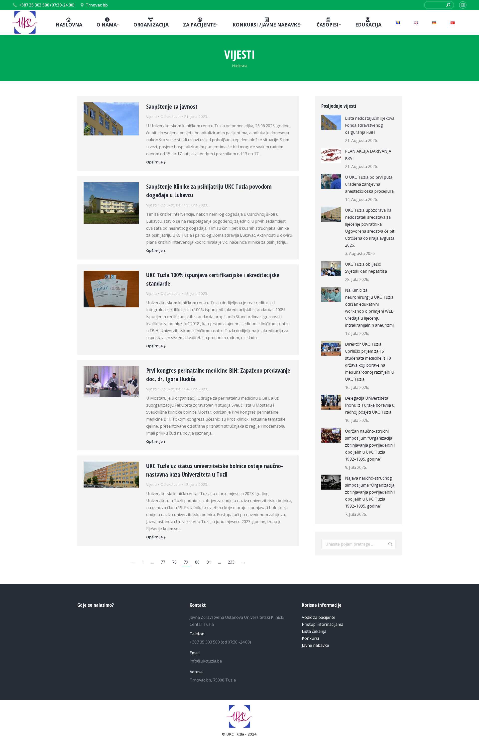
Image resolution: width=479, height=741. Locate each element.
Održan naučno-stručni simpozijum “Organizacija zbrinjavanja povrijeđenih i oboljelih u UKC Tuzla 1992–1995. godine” (370, 445)
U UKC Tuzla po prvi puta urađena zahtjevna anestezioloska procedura (369, 184)
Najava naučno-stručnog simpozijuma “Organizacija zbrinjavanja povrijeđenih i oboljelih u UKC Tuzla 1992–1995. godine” (370, 492)
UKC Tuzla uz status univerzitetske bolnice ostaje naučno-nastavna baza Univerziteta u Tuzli (214, 470)
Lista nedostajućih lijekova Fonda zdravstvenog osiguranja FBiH (369, 125)
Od (170, 116)
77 (163, 562)
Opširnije (154, 162)
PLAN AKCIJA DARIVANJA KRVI (368, 154)
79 (186, 562)
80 (197, 562)
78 (174, 562)
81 (209, 562)
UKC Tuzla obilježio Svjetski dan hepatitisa (366, 267)
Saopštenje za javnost (172, 106)
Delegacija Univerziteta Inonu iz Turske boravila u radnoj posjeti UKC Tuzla (369, 405)
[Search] (448, 5)
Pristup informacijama (322, 624)
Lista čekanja (314, 631)
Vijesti (151, 116)
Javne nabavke (315, 645)
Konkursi (310, 638)
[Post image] (331, 122)
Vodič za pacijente (318, 617)
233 (231, 562)
